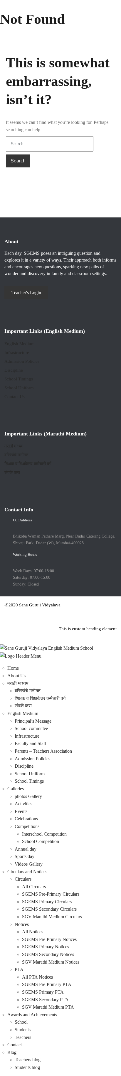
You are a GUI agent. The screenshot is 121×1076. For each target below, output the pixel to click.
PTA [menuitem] (19, 969)
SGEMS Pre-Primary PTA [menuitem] (46, 984)
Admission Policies (21, 361)
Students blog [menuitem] (27, 1067)
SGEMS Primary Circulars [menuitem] (47, 901)
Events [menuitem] (21, 811)
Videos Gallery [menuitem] (29, 864)
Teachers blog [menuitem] (28, 1059)
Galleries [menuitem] (15, 788)
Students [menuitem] (23, 1029)
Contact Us (14, 396)
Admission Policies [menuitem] (32, 758)
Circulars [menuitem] (23, 879)
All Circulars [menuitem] (34, 886)
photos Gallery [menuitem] (28, 796)
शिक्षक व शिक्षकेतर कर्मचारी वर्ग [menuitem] (40, 698)
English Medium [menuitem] (22, 713)
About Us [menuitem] (16, 675)
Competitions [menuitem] (27, 826)
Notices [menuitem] (22, 924)
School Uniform (19, 387)
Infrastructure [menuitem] (27, 736)
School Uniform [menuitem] (30, 773)
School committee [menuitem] (31, 728)
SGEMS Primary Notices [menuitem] (45, 946)
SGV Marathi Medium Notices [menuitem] (50, 961)
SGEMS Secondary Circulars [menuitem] (49, 909)
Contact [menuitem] (14, 1044)
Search (18, 160)
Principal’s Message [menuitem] (33, 721)
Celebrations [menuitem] (26, 818)
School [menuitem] (21, 1022)
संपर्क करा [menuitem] (23, 705)
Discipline (13, 370)
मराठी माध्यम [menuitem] (17, 683)
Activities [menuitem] (23, 803)
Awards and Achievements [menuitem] (32, 1014)
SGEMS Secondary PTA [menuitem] (45, 999)
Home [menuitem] (13, 668)
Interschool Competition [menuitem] (44, 833)
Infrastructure (16, 352)
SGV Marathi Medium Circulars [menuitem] (52, 916)
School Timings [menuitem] (29, 781)
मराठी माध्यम (13, 446)
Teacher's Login (26, 292)
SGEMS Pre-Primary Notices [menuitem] (49, 939)
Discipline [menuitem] (24, 766)
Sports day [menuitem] (24, 856)
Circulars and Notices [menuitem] (27, 871)
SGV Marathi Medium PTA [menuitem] (48, 1007)
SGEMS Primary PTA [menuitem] (43, 991)
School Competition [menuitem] (40, 841)
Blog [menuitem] (11, 1052)
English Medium (19, 343)
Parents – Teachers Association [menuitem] (43, 751)
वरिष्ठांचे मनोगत (16, 455)
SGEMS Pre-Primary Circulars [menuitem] (50, 894)
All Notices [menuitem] (32, 931)
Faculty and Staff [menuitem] (30, 743)
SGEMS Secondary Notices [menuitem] (48, 954)
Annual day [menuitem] (25, 849)
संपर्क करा (12, 472)
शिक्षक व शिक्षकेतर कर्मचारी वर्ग (27, 463)
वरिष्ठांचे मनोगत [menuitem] (28, 690)
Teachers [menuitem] (23, 1037)
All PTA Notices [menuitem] (37, 976)
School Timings (18, 379)
